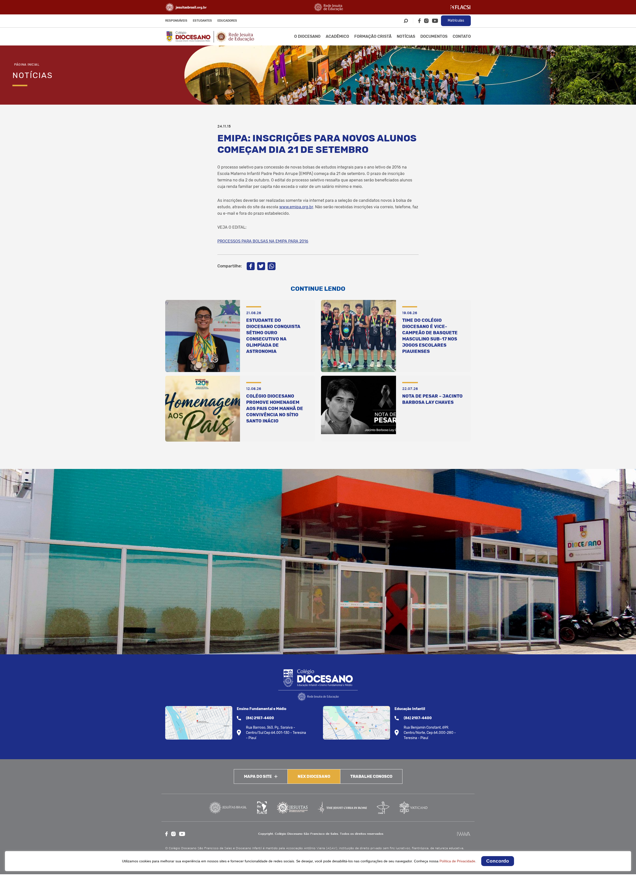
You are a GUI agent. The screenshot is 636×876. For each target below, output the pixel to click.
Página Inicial (27, 64)
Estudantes (202, 20)
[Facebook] (419, 20)
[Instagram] (426, 20)
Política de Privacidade (457, 861)
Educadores (227, 20)
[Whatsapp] (272, 266)
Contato (462, 36)
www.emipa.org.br (296, 207)
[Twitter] (261, 266)
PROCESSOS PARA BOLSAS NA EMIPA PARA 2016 (262, 241)
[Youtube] (435, 20)
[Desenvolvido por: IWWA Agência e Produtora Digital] (464, 834)
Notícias (406, 36)
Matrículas (456, 20)
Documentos (433, 36)
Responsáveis (176, 20)
